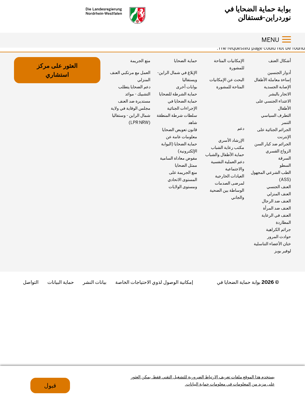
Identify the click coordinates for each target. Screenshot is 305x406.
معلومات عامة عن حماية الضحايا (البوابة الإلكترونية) (179, 144)
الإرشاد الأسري (231, 140)
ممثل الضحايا (186, 165)
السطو (285, 165)
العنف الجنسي (279, 186)
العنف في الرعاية (276, 215)
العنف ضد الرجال (276, 201)
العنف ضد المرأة (277, 208)
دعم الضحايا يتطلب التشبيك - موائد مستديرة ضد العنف (134, 94)
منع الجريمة (140, 60)
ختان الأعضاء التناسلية (272, 243)
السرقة (284, 158)
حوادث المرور (279, 236)
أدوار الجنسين (279, 72)
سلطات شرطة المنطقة (177, 115)
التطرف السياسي (276, 115)
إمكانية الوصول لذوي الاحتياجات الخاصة (154, 282)
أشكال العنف (279, 60)
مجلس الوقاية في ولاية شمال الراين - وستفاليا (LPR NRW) (130, 115)
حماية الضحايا (185, 60)
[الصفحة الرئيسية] (115, 15)
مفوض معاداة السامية (178, 158)
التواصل (30, 282)
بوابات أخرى (186, 86)
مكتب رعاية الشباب (227, 147)
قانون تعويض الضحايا (179, 129)
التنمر (286, 122)
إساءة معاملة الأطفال (272, 79)
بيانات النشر (94, 282)
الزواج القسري (278, 151)
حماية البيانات (60, 282)
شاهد (192, 122)
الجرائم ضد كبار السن (272, 144)
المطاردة (283, 222)
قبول (50, 385)
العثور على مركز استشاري (57, 70)
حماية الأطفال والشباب (224, 154)
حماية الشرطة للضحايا (178, 94)
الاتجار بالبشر (280, 94)
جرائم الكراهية (278, 229)
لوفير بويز (282, 251)
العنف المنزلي (279, 193)
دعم (240, 128)
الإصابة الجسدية (277, 86)
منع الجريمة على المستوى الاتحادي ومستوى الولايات (182, 179)
